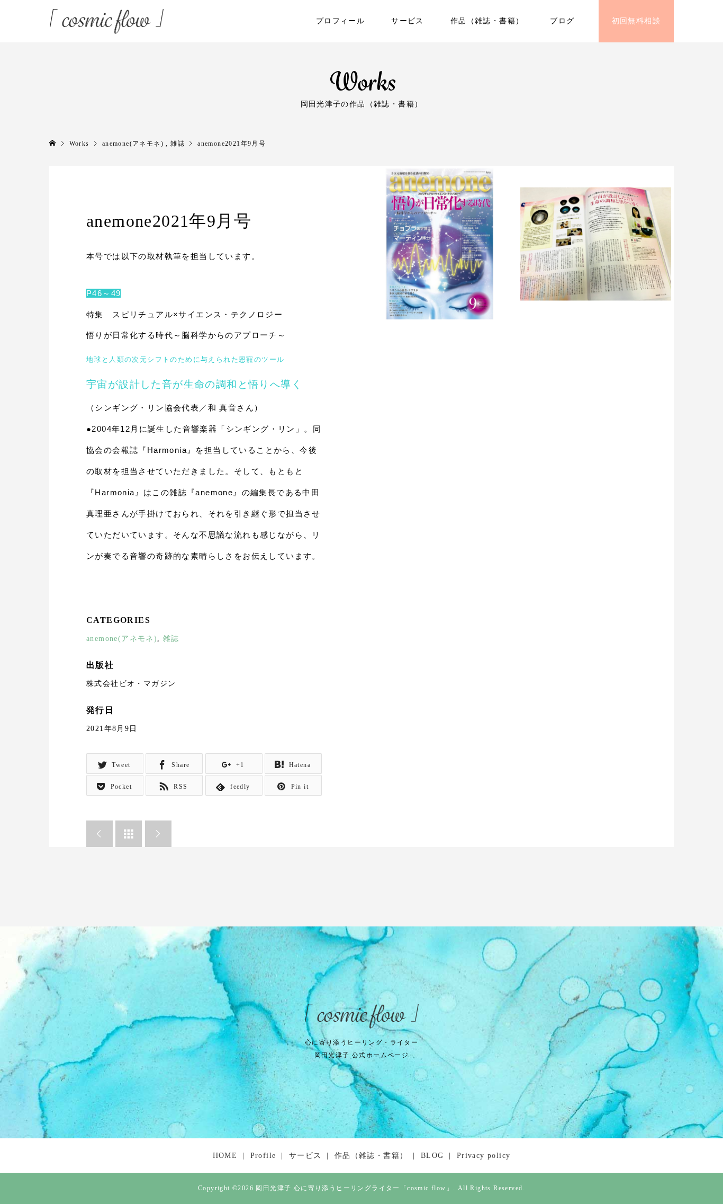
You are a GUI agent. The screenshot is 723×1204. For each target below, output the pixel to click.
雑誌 (171, 639)
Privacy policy (484, 1156)
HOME (225, 1156)
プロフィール (340, 21)
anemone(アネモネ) (121, 639)
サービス (407, 21)
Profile (263, 1156)
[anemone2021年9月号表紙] (440, 244)
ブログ (562, 21)
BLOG (432, 1156)
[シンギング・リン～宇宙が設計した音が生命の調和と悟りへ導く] (596, 244)
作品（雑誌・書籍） (487, 21)
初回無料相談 (636, 21)
